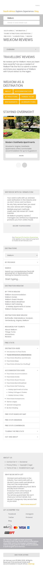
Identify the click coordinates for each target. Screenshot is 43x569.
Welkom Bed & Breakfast (15, 302)
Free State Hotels (13, 377)
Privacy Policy (12, 465)
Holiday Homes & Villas (15, 395)
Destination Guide (12, 348)
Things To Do (10, 332)
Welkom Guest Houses (14, 299)
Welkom (29, 36)
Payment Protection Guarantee (26, 237)
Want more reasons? (28, 504)
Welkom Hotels (11, 297)
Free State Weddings (13, 420)
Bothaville (9, 318)
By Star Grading (12, 408)
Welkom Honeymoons (14, 309)
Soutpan (29, 318)
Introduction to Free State (16, 352)
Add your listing (21, 555)
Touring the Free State (14, 431)
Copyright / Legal (26, 465)
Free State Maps (13, 361)
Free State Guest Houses (16, 380)
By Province (10, 262)
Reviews (8, 337)
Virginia (19, 320)
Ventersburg (10, 320)
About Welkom (11, 330)
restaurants (11, 102)
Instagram (30, 514)
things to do (28, 97)
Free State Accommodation (17, 374)
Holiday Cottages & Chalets (17, 392)
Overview (10, 49)
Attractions (9, 334)
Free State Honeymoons (15, 399)
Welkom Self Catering (13, 304)
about (8, 91)
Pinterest (29, 517)
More (21, 156)
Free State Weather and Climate (19, 358)
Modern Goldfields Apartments (20, 142)
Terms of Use (11, 468)
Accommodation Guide (15, 370)
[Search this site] (29, 5)
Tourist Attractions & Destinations (17, 33)
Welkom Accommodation (15, 295)
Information (20, 31)
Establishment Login (26, 468)
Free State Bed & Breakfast (16, 383)
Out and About (11, 437)
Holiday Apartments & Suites (19, 306)
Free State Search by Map (15, 414)
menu (33, 5)
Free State (7, 36)
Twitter (11, 517)
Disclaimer (23, 462)
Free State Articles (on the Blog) (18, 364)
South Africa (9, 31)
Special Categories (14, 405)
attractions (11, 97)
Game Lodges (12, 402)
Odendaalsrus (19, 318)
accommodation (23, 91)
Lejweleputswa (18, 36)
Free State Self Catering (15, 386)
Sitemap (31, 564)
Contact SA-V (12, 462)
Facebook (12, 514)
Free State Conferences (15, 426)
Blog (10, 521)
